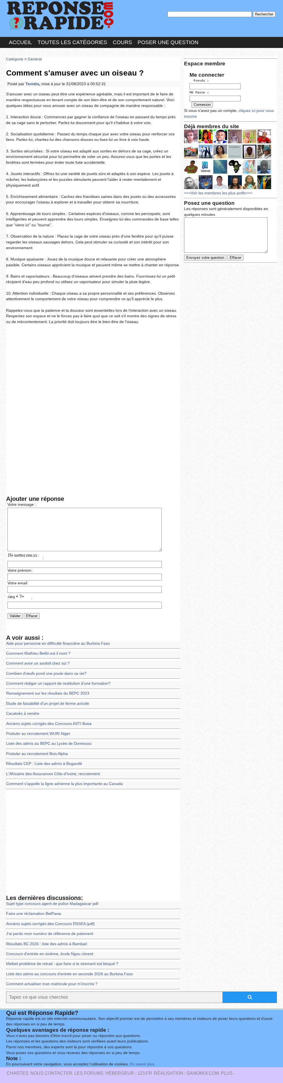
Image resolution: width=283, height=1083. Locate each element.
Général (35, 59)
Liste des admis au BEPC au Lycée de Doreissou (48, 743)
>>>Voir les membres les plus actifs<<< (218, 193)
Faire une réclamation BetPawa (33, 914)
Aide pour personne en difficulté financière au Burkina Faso (58, 643)
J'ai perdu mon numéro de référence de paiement (49, 934)
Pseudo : (199, 80)
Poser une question (168, 42)
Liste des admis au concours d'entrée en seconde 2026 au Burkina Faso (69, 974)
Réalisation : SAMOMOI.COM (186, 1073)
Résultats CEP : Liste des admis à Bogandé (44, 764)
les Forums (88, 1073)
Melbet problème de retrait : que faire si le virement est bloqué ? (62, 964)
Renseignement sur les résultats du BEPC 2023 (47, 693)
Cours (122, 42)
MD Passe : (199, 92)
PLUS (227, 1073)
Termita (32, 84)
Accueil (20, 42)
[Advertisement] (93, 369)
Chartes (17, 1073)
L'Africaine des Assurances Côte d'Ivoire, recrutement (53, 774)
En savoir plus (142, 1064)
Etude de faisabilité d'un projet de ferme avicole (47, 704)
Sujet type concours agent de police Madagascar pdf (52, 904)
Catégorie (14, 59)
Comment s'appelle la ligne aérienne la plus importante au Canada (64, 784)
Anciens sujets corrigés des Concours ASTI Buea (48, 724)
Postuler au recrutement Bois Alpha (37, 754)
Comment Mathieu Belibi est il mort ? (38, 653)
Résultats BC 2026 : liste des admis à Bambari (46, 944)
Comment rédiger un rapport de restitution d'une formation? (58, 683)
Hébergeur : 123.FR (128, 1073)
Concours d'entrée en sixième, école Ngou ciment (49, 954)
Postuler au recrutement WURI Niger (38, 734)
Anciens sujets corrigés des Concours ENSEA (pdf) (50, 924)
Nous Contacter (51, 1073)
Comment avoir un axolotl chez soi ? (38, 663)
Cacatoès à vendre (22, 713)
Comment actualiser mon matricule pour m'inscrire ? (52, 984)
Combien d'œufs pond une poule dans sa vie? (46, 673)
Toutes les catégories (72, 42)
